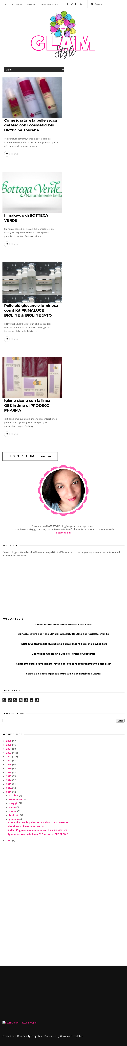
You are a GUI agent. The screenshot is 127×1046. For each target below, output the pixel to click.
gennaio (14, 819)
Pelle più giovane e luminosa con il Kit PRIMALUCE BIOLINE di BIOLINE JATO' (31, 310)
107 (32, 456)
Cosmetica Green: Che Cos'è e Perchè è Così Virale (63, 653)
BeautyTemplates (32, 1036)
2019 (9, 768)
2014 (9, 788)
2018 (9, 772)
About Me (17, 4)
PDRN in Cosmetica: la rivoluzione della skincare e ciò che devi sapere (63, 643)
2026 (9, 740)
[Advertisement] (27, 586)
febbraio (14, 815)
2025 (9, 744)
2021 (9, 760)
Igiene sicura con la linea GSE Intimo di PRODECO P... (39, 834)
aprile (12, 807)
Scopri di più (63, 532)
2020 (9, 764)
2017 (9, 776)
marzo (13, 811)
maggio (14, 803)
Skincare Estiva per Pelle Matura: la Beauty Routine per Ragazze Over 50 (63, 633)
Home (5, 4)
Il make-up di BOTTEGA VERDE (26, 826)
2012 (9, 840)
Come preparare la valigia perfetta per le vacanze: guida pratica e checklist (63, 663)
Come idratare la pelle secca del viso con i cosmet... (39, 822)
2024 (9, 748)
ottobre (14, 795)
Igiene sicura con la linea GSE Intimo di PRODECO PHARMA (27, 405)
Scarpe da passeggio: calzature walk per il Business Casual (63, 673)
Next (43, 456)
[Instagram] (72, 4)
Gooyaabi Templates (71, 1036)
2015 (9, 784)
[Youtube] (81, 4)
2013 (9, 792)
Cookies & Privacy (49, 4)
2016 (9, 780)
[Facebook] (67, 4)
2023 (9, 752)
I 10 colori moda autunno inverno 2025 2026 (63, 624)
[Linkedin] (76, 4)
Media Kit (31, 4)
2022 (9, 756)
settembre (15, 799)
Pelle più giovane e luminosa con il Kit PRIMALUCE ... (39, 830)
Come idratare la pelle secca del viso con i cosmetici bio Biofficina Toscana (30, 125)
